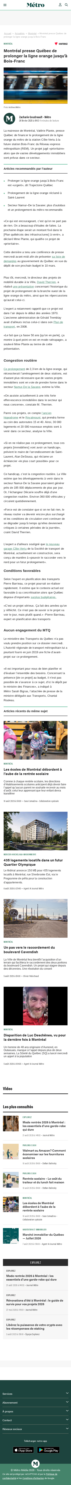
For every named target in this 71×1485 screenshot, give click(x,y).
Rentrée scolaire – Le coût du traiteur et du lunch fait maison (43, 1180)
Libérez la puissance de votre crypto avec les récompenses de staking (34, 1326)
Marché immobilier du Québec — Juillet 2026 (43, 1236)
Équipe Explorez (32, 1334)
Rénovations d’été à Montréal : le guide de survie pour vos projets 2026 (34, 1302)
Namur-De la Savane (27, 387)
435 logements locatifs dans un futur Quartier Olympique (33, 862)
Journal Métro (49, 1135)
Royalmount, (33, 417)
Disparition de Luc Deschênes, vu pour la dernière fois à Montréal (35, 1037)
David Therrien (46, 282)
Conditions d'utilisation (33, 1478)
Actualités (20, 33)
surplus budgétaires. (43, 597)
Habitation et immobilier (35, 1229)
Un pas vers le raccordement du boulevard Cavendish (29, 949)
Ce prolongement (14, 369)
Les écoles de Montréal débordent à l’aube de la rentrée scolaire (33, 771)
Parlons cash (29, 1145)
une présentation (23, 286)
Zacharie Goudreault (30, 117)
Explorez (27, 1117)
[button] (4, 5)
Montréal (32, 33)
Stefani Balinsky (49, 1163)
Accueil (7, 33)
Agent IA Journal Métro (33, 888)
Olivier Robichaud (31, 976)
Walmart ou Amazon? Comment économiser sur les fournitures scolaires (44, 1154)
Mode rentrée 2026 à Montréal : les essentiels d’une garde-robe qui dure (44, 1125)
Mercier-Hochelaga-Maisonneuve (20, 854)
